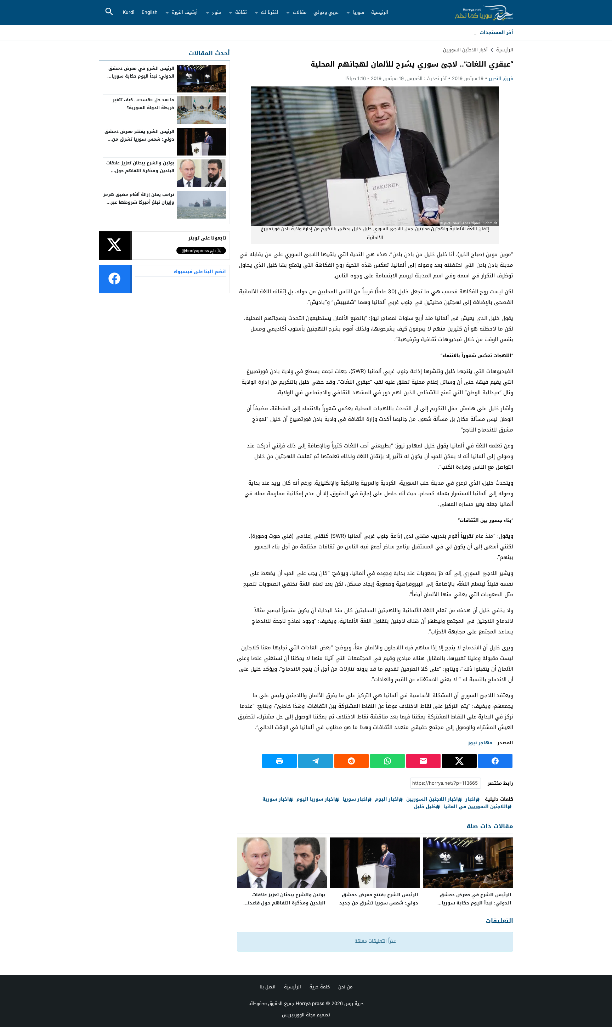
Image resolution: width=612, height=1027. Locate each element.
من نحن (345, 986)
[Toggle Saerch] (109, 12)
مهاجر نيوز (480, 742)
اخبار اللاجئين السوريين (432, 799)
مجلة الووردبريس (298, 1014)
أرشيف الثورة (185, 12)
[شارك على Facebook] (495, 761)
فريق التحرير (501, 78)
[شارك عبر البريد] (423, 761)
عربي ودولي (326, 12)
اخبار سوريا (355, 799)
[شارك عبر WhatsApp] (387, 761)
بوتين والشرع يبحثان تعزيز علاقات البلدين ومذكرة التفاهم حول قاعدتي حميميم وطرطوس (284, 902)
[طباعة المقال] (279, 761)
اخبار (470, 799)
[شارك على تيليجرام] (315, 761)
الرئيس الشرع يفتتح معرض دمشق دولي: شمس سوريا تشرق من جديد (378, 898)
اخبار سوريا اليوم (315, 799)
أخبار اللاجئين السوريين (465, 49)
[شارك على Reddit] (351, 761)
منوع (216, 12)
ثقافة (241, 12)
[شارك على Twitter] (459, 761)
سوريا (358, 12)
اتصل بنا (268, 986)
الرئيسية (379, 12)
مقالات (299, 12)
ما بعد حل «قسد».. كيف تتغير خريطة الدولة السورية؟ (143, 104)
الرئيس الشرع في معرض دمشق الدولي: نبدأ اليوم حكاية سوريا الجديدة (475, 902)
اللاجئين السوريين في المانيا (475, 807)
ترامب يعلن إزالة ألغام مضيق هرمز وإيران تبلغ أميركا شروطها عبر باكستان (138, 202)
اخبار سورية (275, 799)
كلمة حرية (320, 986)
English (150, 12)
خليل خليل (425, 807)
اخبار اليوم (387, 799)
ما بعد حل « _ (462, 32)
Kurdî (128, 12)
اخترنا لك (269, 12)
